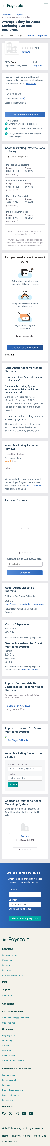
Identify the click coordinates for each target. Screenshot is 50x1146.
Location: (9, 89)
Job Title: (13, 889)
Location (12, 774)
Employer (19, 15)
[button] (2, 35)
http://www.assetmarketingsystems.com (24, 604)
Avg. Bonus (38, 65)
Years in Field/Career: (15, 103)
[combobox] (25, 93)
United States (7, 15)
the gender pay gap (29, 669)
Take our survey (33, 485)
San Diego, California (18, 740)
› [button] (28, 528)
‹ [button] (22, 528)
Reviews (26, 51)
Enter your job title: (25, 336)
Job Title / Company (17, 764)
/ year (14, 62)
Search (13, 784)
